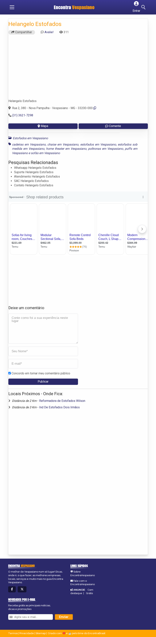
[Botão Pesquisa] (144, 7)
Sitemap (41, 633)
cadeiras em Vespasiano (29, 144)
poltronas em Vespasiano (105, 148)
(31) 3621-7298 (22, 115)
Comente (115, 126)
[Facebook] (12, 589)
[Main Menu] (12, 7)
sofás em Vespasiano (45, 153)
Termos (13, 633)
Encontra (74, 7)
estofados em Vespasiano (98, 144)
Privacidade (26, 633)
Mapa (44, 126)
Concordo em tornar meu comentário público (41, 373)
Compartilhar (23, 32)
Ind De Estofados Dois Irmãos (59, 407)
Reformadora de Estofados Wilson (62, 401)
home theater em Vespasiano (66, 148)
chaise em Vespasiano (62, 144)
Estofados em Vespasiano (30, 138)
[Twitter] (22, 589)
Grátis (89, 593)
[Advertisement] (78, 68)
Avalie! (49, 32)
